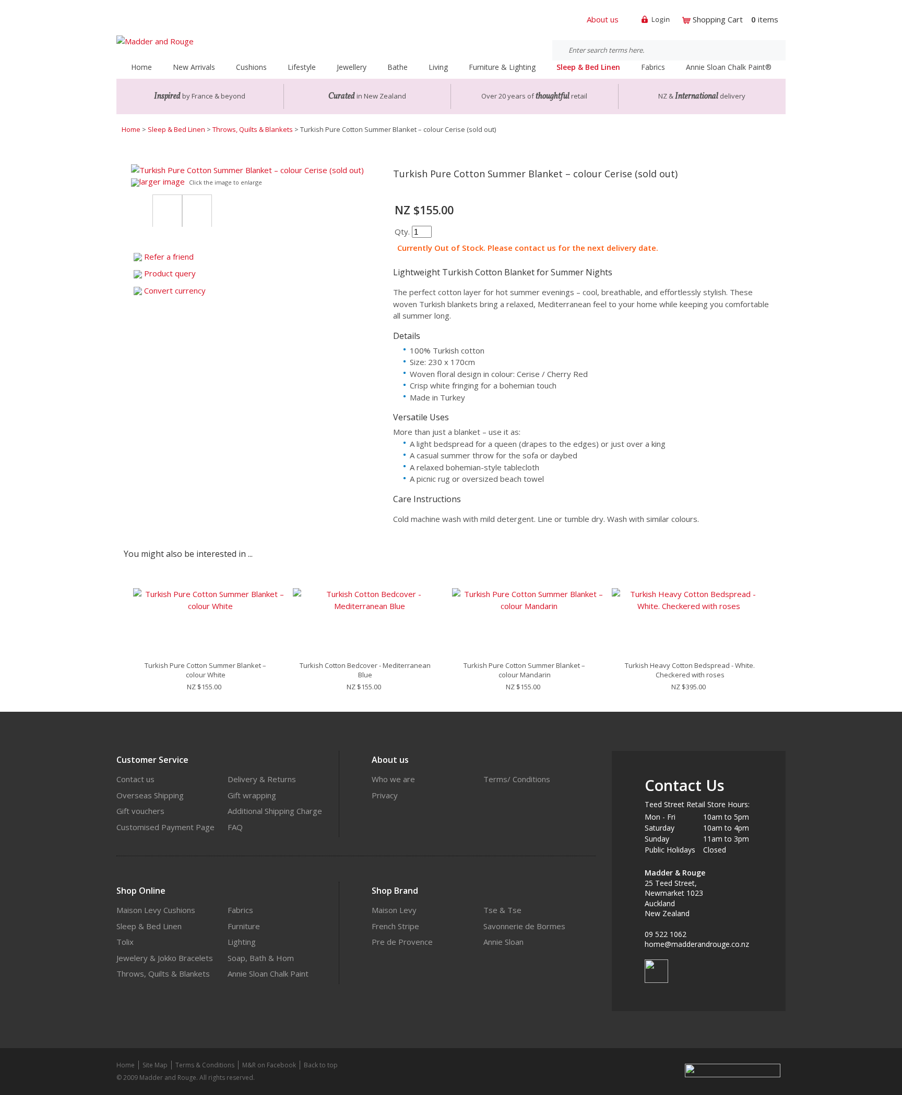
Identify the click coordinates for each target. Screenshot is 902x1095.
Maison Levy (394, 910)
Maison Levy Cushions (155, 910)
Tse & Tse (502, 910)
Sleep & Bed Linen (176, 129)
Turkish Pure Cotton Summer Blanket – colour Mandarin (524, 670)
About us (603, 19)
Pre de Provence (402, 941)
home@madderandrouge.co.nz (697, 944)
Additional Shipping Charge (275, 811)
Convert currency (175, 290)
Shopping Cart (718, 19)
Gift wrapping (252, 795)
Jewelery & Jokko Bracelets (164, 958)
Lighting (242, 941)
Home (141, 67)
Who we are (393, 779)
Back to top (321, 1065)
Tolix (125, 941)
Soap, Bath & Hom (261, 958)
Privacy (385, 795)
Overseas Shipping (150, 795)
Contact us (135, 779)
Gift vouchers (140, 811)
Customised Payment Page (165, 827)
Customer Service (152, 759)
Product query (170, 273)
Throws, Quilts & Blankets (252, 129)
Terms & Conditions (204, 1065)
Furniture (244, 926)
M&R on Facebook (269, 1065)
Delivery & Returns (262, 779)
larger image (162, 181)
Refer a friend (169, 256)
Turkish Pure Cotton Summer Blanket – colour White (205, 670)
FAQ (235, 827)
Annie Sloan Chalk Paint (268, 973)
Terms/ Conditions (516, 779)
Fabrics (240, 910)
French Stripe (395, 926)
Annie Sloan (503, 941)
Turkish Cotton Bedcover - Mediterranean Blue (365, 670)
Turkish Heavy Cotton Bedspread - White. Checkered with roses (690, 670)
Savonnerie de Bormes (524, 926)
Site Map (155, 1065)
